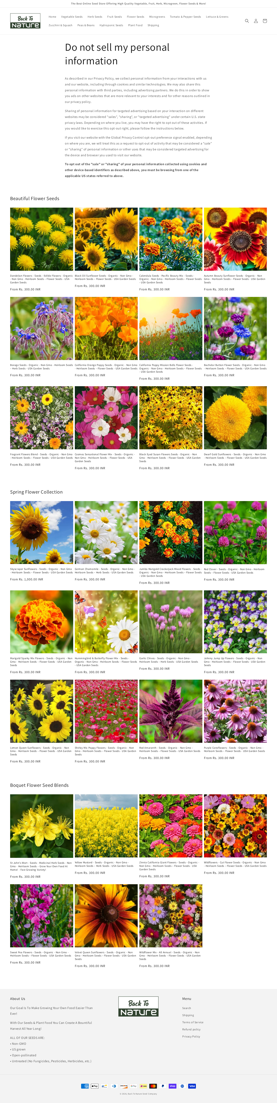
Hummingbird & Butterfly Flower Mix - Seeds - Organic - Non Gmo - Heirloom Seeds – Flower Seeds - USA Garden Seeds (106, 662)
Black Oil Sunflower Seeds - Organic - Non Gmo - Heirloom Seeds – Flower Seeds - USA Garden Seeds (105, 277)
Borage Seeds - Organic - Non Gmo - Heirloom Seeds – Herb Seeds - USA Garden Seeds (41, 366)
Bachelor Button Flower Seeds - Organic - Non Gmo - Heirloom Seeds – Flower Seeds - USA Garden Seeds (235, 366)
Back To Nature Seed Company (142, 1093)
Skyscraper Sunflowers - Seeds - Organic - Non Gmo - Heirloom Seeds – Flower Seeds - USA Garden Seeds (41, 570)
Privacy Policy (191, 1036)
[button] (247, 20)
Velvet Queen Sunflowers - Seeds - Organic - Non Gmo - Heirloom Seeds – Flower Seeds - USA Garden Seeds (105, 956)
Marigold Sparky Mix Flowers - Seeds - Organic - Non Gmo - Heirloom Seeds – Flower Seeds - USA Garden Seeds (41, 662)
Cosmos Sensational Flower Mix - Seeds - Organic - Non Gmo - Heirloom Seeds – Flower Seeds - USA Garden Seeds (105, 458)
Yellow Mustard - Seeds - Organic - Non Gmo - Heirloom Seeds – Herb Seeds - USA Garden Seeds (104, 864)
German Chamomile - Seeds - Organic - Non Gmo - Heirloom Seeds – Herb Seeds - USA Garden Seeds (105, 570)
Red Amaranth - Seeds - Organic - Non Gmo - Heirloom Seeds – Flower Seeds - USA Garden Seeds (169, 749)
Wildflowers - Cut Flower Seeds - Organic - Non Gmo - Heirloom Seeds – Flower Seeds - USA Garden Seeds (235, 864)
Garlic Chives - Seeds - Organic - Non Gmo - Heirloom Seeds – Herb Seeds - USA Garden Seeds (168, 660)
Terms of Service (193, 1022)
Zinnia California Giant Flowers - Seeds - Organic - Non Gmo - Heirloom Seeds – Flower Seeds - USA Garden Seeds (169, 866)
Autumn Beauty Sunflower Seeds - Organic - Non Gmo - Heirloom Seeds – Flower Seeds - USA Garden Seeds (234, 279)
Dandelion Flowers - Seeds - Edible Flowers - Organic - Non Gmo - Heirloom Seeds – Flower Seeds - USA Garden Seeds (41, 279)
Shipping (188, 1015)
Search (186, 1008)
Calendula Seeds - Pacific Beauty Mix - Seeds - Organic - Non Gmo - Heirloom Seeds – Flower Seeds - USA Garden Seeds (170, 279)
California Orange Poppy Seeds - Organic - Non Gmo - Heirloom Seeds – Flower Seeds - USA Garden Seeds (106, 366)
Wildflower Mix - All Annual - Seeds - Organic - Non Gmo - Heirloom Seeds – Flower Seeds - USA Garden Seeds (170, 956)
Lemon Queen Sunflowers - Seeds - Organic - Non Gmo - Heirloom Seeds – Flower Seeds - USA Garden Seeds (41, 751)
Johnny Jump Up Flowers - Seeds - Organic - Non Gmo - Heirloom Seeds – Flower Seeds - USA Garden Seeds (234, 662)
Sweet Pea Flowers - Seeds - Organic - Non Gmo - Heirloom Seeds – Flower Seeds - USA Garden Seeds (40, 954)
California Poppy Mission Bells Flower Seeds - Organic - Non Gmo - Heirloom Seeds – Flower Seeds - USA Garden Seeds (170, 368)
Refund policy (191, 1029)
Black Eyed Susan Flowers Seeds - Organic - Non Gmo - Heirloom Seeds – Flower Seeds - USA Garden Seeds (170, 458)
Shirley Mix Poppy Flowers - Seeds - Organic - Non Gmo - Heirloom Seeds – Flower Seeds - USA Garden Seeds (105, 751)
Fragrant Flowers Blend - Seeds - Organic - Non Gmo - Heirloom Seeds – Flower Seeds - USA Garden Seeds (41, 456)
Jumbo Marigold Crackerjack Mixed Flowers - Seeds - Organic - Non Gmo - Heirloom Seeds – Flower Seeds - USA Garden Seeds (170, 572)
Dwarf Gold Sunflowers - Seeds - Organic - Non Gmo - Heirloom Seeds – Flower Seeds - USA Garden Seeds (235, 456)
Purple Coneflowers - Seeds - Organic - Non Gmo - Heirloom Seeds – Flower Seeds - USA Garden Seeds (234, 749)
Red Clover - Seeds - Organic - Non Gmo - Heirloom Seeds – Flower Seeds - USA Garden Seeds (234, 571)
